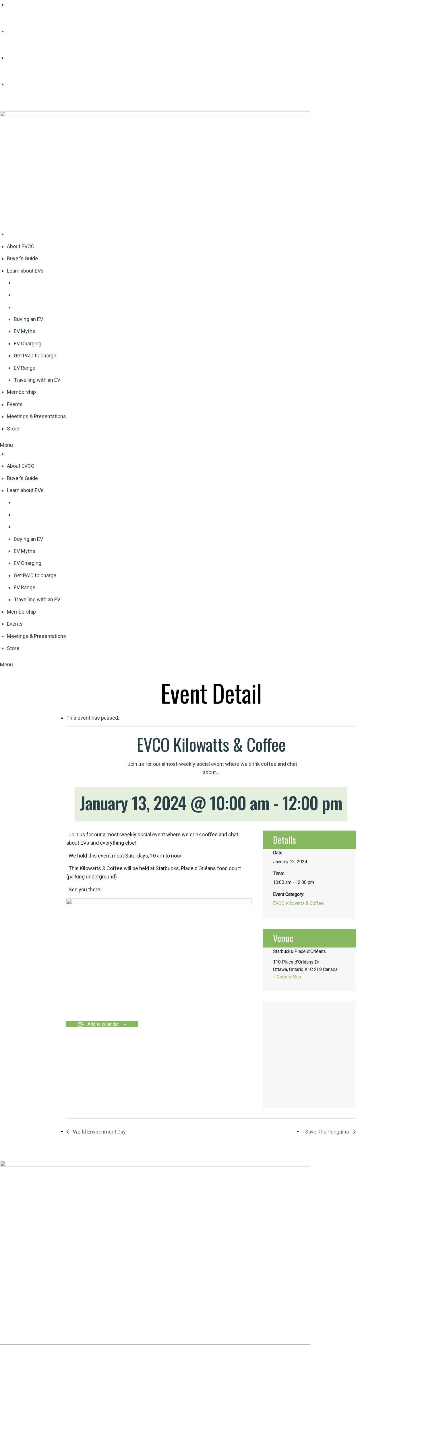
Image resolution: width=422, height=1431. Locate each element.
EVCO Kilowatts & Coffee (298, 903)
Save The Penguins (327, 1132)
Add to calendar (103, 1024)
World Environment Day (99, 1132)
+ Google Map (287, 977)
